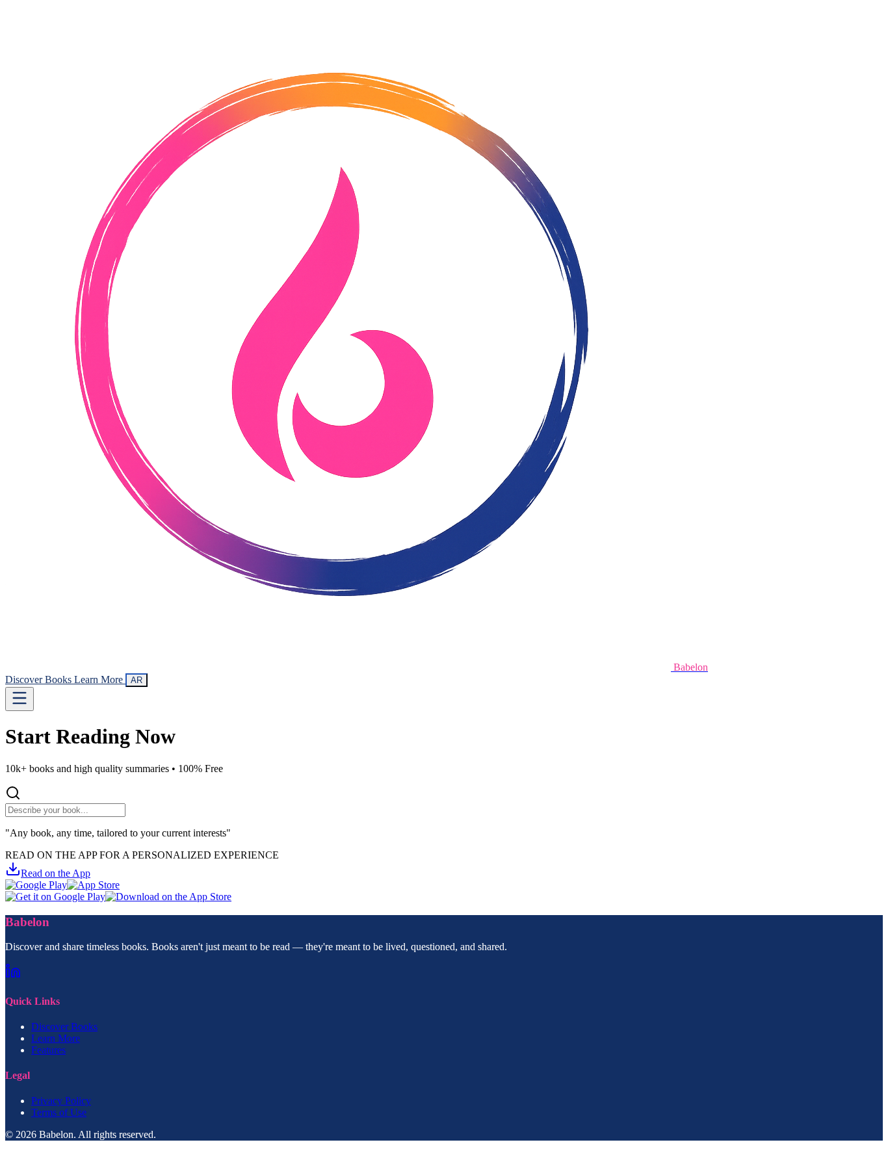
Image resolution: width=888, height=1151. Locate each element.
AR (136, 680)
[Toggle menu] (19, 699)
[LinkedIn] (13, 975)
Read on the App (55, 873)
